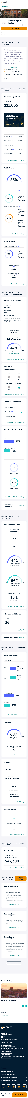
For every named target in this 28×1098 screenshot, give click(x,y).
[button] (3, 33)
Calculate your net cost (9, 109)
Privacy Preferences (6, 1057)
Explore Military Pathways (10, 123)
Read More (14, 67)
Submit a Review (21, 878)
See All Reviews (14, 963)
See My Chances (14, 28)
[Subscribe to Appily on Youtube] (24, 1086)
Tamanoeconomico (5, 17)
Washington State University (9, 1000)
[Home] (4, 2)
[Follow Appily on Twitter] (8, 1086)
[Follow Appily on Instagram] (3, 1086)
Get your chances (13, 353)
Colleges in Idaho (5, 1015)
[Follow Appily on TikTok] (19, 1086)
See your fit (7, 324)
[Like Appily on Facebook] (14, 1086)
